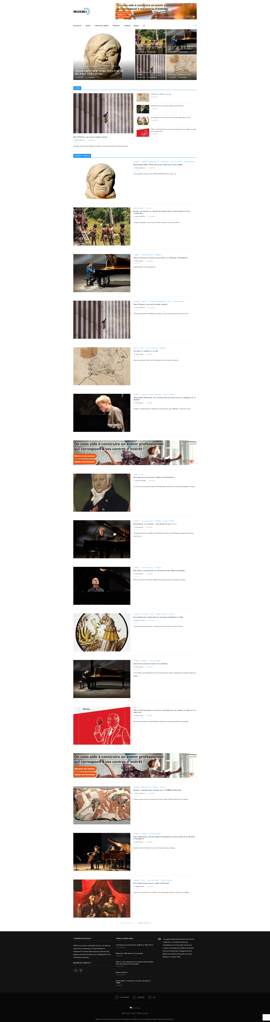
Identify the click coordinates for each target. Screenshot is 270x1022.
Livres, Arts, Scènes (101, 26)
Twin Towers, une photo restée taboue (90, 137)
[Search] (196, 26)
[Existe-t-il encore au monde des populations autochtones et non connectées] (101, 226)
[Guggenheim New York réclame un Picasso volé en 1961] (101, 180)
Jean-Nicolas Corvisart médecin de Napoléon (167, 106)
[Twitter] (80, 970)
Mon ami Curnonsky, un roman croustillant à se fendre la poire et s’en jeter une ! (173, 130)
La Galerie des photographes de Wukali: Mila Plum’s (134, 945)
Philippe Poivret (140, 886)
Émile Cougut (139, 354)
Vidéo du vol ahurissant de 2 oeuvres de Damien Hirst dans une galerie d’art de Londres (134, 963)
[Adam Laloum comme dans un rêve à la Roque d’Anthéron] (101, 273)
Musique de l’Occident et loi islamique (129, 953)
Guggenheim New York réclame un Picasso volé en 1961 (158, 165)
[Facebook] (75, 970)
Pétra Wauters (139, 261)
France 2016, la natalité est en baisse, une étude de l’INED (133, 982)
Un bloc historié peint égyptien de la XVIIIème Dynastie (157, 790)
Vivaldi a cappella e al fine (179, 74)
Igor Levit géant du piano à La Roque (151, 664)
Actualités (77, 26)
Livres (77, 88)
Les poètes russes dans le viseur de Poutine (151, 883)
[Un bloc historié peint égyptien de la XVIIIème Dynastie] (101, 805)
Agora (88, 26)
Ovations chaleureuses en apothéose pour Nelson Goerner (159, 571)
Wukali (136, 26)
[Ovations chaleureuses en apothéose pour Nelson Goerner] (101, 586)
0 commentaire (90, 77)
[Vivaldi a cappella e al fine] (181, 67)
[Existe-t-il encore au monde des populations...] (150, 41)
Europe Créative (122, 972)
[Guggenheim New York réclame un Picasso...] (104, 54)
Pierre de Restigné (141, 480)
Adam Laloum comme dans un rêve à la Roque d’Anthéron (160, 258)
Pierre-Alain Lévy (80, 140)
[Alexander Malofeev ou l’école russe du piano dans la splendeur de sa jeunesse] (101, 413)
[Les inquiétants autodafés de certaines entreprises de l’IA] (143, 121)
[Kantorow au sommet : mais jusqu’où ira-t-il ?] (101, 539)
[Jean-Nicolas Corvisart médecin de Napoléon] (143, 109)
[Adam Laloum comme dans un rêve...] (181, 41)
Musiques (116, 26)
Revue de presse (140, 620)
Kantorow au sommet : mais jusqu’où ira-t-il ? (155, 524)
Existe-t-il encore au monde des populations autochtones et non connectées (149, 47)
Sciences (127, 26)
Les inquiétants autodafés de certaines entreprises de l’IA (171, 117)
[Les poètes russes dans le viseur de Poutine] (101, 899)
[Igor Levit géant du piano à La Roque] (101, 679)
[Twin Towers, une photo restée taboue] (150, 67)
